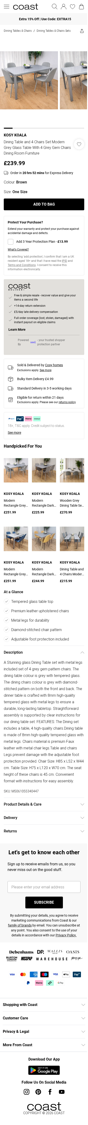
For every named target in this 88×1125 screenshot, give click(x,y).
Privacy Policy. (66, 935)
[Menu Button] (6, 6)
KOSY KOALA (15, 135)
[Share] (82, 31)
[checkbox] (44, 242)
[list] (44, 83)
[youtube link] (62, 1092)
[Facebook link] (50, 1092)
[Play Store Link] (44, 1070)
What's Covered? (18, 249)
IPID (64, 260)
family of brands (20, 925)
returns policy (67, 402)
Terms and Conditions (22, 265)
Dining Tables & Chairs (18, 30)
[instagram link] (26, 1092)
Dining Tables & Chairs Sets (54, 30)
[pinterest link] (38, 1092)
